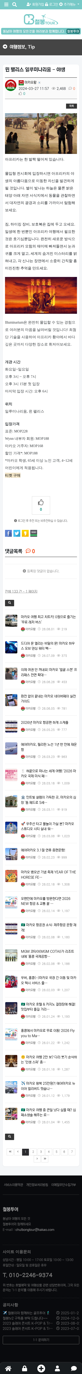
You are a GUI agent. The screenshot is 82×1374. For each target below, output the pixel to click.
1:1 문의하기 (41, 1340)
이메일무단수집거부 (63, 1185)
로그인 (53, 4)
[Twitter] (16, 533)
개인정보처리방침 (37, 1185)
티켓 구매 (12, 475)
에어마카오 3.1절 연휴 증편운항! (43, 850)
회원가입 (38, 4)
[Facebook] (8, 533)
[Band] (33, 533)
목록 (71, 106)
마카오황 (30, 82)
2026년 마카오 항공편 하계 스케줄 (44, 723)
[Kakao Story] (25, 533)
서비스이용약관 (13, 1185)
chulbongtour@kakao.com (34, 1230)
